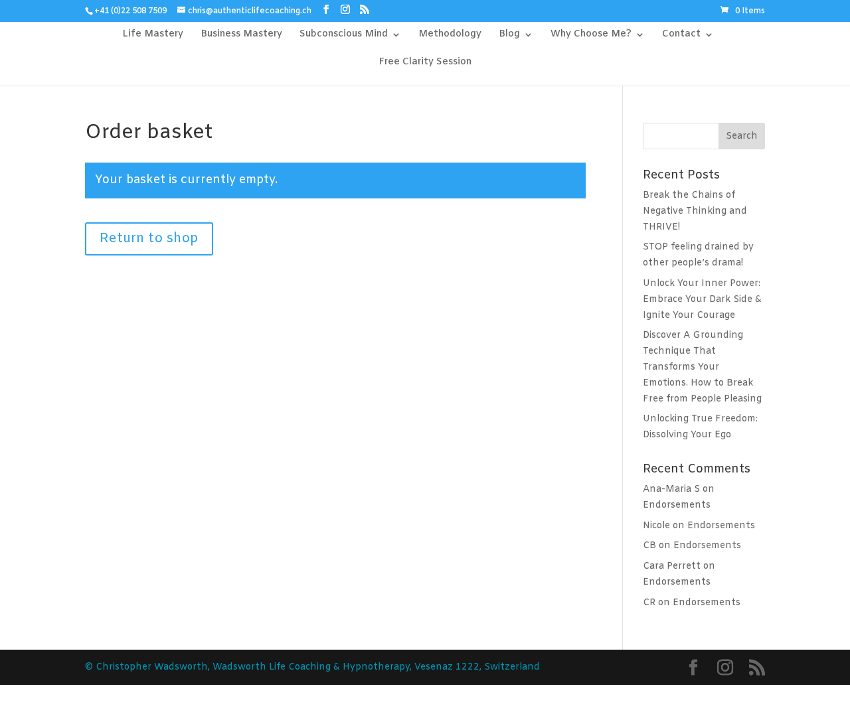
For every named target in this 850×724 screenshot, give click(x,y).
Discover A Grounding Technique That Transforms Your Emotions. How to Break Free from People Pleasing (702, 367)
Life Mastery (152, 35)
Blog (509, 35)
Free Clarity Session (425, 63)
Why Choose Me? (591, 35)
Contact (681, 35)
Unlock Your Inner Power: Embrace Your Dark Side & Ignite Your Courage (702, 299)
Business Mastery (241, 35)
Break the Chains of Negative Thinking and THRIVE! (695, 211)
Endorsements (677, 505)
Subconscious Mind (343, 35)
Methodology (449, 35)
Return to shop (149, 239)
